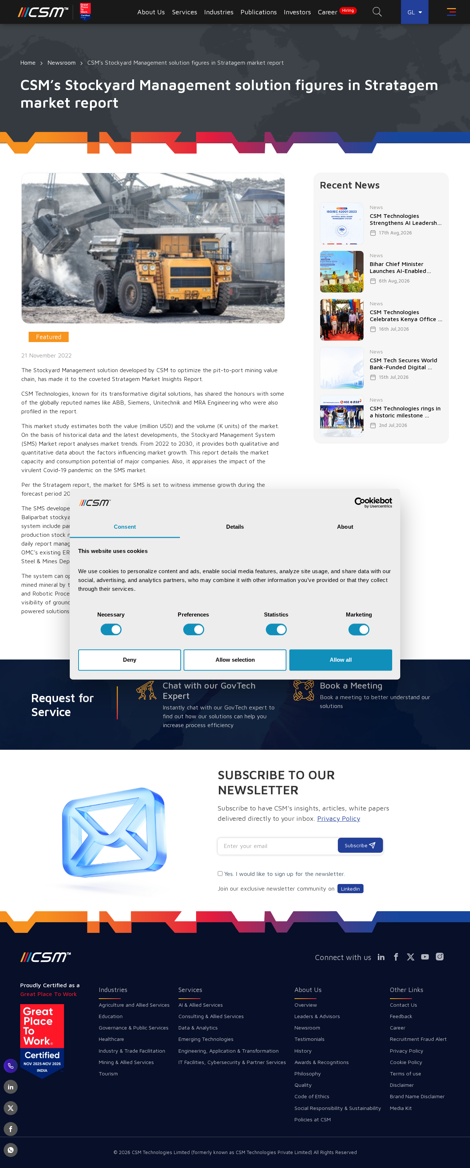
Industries (113, 989)
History (303, 1050)
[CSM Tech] (45, 957)
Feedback (401, 1016)
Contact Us (403, 1005)
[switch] (193, 629)
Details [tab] (235, 527)
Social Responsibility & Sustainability (337, 1108)
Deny (129, 660)
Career (336, 12)
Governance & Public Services (134, 1027)
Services (190, 989)
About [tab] (345, 527)
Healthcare (111, 1039)
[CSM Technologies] (43, 12)
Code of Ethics (311, 1096)
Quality (303, 1085)
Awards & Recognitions (321, 1062)
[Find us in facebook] (398, 957)
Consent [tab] (125, 527)
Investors (297, 12)
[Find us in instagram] (442, 957)
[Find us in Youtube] (428, 957)
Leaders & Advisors (317, 1016)
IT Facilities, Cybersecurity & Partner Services (232, 1062)
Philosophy (307, 1073)
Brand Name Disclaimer (417, 1096)
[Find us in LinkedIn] (384, 957)
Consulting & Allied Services (211, 1016)
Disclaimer (402, 1085)
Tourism (108, 1073)
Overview (305, 1005)
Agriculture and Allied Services (134, 1005)
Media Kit (401, 1108)
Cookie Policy (406, 1062)
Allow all (341, 660)
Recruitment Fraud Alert (418, 1039)
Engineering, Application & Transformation (228, 1050)
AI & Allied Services (200, 1005)
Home (28, 62)
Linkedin (350, 888)
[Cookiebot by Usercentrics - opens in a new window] (360, 502)
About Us (308, 989)
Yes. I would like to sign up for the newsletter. (284, 873)
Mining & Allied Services (126, 1062)
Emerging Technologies (206, 1039)
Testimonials (309, 1039)
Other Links (406, 989)
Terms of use (405, 1073)
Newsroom (61, 62)
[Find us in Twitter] (413, 957)
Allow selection (235, 660)
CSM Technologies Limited (161, 1152)
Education (111, 1016)
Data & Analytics (198, 1027)
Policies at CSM (312, 1119)
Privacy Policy (406, 1050)
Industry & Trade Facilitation (132, 1050)
